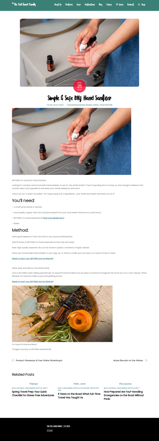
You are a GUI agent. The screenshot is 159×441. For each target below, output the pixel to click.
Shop (143, 4)
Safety (96, 105)
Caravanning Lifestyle (76, 105)
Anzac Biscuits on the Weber (128, 360)
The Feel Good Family (55, 105)
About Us (57, 4)
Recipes (89, 105)
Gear (79, 4)
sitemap (50, 430)
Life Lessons (84, 388)
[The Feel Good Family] (24, 4)
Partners (69, 4)
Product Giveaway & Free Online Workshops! (39, 360)
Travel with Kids (106, 105)
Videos (109, 4)
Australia (20, 388)
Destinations (90, 4)
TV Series (119, 4)
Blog (100, 4)
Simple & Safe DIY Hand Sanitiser (79, 97)
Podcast (130, 4)
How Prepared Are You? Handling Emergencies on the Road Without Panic (124, 395)
